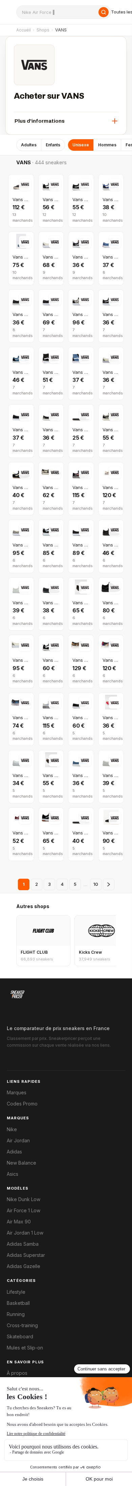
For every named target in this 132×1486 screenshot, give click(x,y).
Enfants (53, 144)
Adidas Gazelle (23, 1266)
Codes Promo (22, 1103)
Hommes (107, 144)
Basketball (18, 1303)
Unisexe (80, 144)
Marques (16, 1092)
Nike (12, 1129)
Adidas (14, 1151)
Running (16, 1314)
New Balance (21, 1163)
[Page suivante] (108, 884)
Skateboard (20, 1336)
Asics (12, 1174)
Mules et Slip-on (25, 1347)
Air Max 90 (19, 1221)
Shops (43, 29)
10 (95, 884)
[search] (63, 12)
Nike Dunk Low (23, 1199)
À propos (17, 1373)
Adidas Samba (23, 1244)
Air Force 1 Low (23, 1210)
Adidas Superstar (26, 1255)
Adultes (29, 144)
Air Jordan (18, 1140)
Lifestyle (16, 1292)
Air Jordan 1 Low (25, 1233)
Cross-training (22, 1325)
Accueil (23, 29)
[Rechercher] (103, 12)
